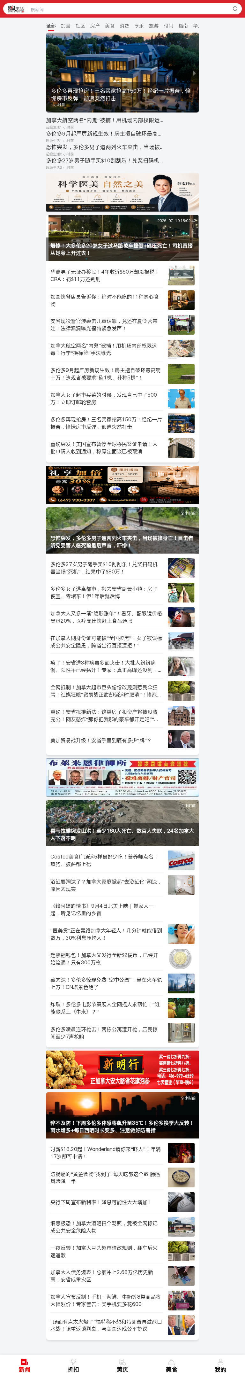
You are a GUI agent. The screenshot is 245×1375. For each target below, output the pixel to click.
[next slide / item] (194, 73)
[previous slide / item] (50, 73)
